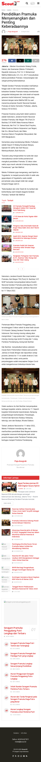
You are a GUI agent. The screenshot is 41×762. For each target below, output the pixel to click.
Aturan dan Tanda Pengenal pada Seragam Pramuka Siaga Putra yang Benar (23, 699)
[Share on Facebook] (12, 60)
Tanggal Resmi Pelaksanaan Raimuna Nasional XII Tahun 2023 (25, 587)
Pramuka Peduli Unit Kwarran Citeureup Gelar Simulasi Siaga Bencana (24, 247)
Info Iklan (24, 733)
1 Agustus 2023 (17, 582)
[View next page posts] (22, 268)
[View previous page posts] (18, 268)
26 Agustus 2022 (19, 252)
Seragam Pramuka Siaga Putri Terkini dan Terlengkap (22, 644)
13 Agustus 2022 (19, 262)
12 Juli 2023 (16, 591)
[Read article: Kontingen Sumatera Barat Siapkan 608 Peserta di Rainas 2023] (6, 579)
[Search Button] (27, 3)
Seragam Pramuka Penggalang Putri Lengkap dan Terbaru (15, 630)
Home (3, 10)
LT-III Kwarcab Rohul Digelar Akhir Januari (25, 217)
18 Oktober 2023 (18, 563)
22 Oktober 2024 (18, 516)
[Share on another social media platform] (35, 60)
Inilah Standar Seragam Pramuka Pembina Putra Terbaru (23, 687)
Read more (8, 503)
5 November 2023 (18, 551)
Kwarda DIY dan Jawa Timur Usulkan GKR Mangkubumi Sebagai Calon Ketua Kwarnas (25, 558)
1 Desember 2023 (18, 539)
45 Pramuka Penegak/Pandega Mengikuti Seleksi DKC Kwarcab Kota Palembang (24, 208)
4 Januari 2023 (18, 232)
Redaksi (16, 733)
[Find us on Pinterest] (24, 756)
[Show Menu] (38, 3)
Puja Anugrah (13, 31)
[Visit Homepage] (11, 3)
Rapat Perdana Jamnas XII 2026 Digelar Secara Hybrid (28, 484)
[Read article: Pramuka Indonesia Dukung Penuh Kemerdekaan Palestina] (6, 523)
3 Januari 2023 (18, 240)
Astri (21, 488)
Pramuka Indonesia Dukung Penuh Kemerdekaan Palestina (25, 522)
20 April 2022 (25, 31)
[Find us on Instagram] (18, 756)
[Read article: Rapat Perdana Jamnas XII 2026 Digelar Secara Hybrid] (9, 487)
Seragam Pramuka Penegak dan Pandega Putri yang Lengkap (23, 654)
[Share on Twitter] (20, 60)
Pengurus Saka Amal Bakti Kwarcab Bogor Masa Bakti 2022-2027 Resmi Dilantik (26, 228)
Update (9, 10)
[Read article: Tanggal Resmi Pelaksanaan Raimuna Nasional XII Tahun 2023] (6, 589)
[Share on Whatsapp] (28, 60)
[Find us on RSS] (26, 756)
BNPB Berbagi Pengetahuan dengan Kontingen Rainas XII (23, 568)
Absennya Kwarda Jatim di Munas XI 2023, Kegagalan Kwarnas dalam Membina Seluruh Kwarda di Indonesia (25, 533)
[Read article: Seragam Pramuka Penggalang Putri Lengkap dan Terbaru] (20, 613)
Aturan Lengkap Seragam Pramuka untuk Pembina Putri (22, 710)
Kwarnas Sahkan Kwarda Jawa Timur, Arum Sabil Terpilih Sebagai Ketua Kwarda (25, 511)
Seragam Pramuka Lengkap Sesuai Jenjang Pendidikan (21, 664)
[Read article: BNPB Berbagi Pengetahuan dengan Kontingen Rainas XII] (6, 569)
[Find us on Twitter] (16, 756)
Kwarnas (15, 10)
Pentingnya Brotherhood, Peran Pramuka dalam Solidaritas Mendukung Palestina (24, 546)
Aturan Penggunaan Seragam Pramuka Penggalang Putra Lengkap (22, 676)
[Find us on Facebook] (13, 756)
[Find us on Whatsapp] (21, 756)
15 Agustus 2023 (17, 572)
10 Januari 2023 (19, 221)
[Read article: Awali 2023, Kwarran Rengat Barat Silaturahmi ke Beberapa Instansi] (6, 238)
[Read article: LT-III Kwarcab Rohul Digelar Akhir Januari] (6, 219)
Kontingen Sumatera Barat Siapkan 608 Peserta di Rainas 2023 (25, 578)
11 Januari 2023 (19, 212)
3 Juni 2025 (28, 488)
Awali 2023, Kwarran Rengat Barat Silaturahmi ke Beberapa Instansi (25, 237)
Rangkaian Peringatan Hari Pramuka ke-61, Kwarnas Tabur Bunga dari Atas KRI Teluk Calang (26, 258)
